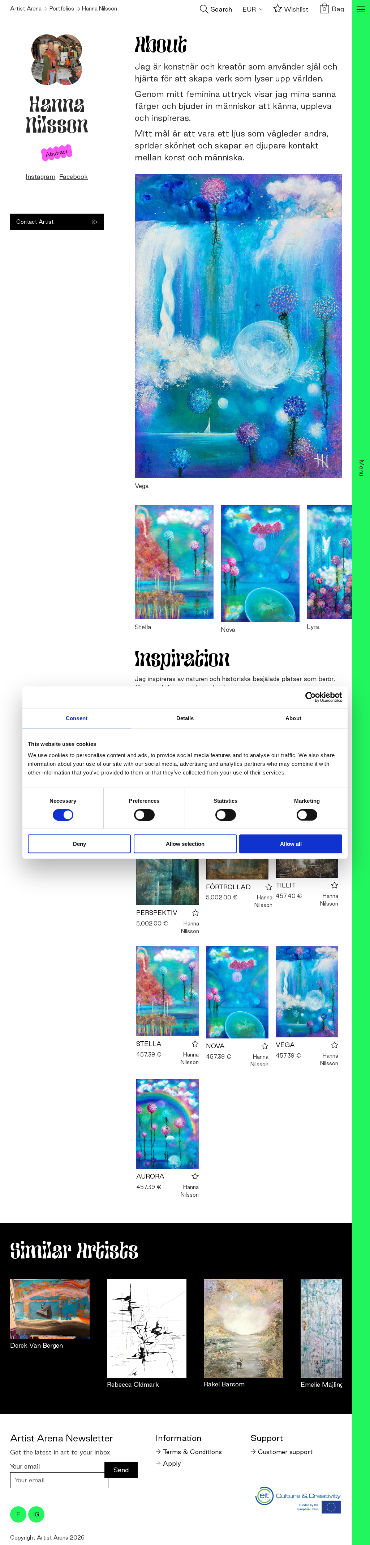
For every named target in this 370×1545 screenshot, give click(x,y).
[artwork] (50, 1309)
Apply (172, 1463)
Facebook (73, 176)
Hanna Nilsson (190, 927)
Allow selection (185, 844)
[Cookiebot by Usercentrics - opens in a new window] (310, 697)
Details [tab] (185, 718)
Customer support (285, 1451)
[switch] (144, 814)
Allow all (291, 844)
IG (36, 1514)
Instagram (40, 176)
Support (267, 1438)
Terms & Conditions (192, 1451)
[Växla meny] (361, 10)
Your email (25, 1466)
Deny (79, 844)
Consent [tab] (76, 718)
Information (178, 1438)
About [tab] (293, 718)
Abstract (57, 153)
